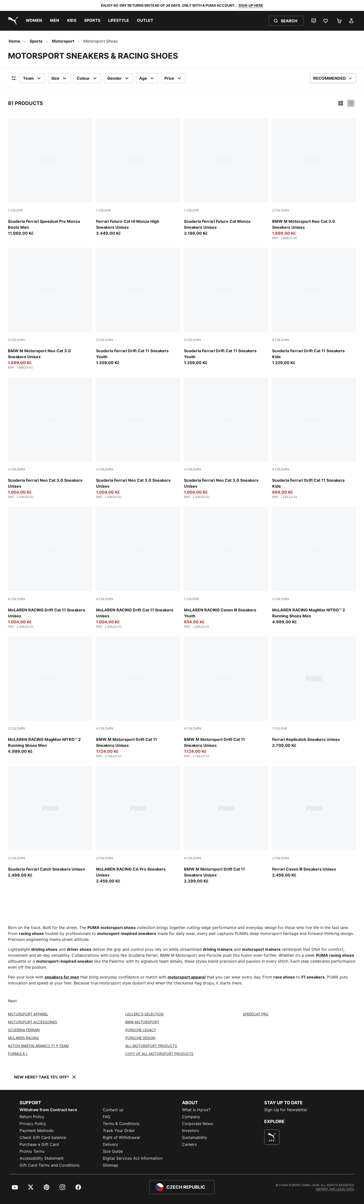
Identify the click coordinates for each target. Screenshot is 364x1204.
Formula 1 (17, 1054)
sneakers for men (62, 977)
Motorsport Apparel (28, 1014)
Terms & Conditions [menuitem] (121, 1123)
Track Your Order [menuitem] (119, 1130)
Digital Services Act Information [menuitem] (132, 1158)
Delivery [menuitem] (110, 1144)
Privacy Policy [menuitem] (33, 1123)
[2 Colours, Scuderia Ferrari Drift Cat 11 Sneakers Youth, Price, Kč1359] (138, 307)
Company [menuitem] (191, 1116)
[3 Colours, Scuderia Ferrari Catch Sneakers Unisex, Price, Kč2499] (50, 822)
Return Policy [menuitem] (32, 1116)
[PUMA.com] (12, 21)
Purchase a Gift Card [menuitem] (39, 1144)
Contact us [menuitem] (113, 1109)
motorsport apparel (187, 977)
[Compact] (341, 103)
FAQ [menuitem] (106, 1116)
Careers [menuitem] (189, 1144)
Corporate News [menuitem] (197, 1123)
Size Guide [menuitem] (113, 1151)
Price (169, 78)
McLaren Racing (23, 1038)
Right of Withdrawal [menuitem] (121, 1137)
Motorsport (63, 41)
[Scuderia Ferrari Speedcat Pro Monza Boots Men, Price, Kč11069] (50, 177)
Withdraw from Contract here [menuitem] (48, 1109)
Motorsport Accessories (32, 1022)
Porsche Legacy (140, 1030)
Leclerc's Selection (144, 1014)
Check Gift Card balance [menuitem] (43, 1137)
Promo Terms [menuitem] (32, 1151)
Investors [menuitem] (190, 1130)
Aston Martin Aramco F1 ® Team (38, 1046)
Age (143, 78)
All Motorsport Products (151, 1046)
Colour (83, 78)
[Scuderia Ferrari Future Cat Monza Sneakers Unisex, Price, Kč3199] (226, 177)
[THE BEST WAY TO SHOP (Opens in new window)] (272, 1137)
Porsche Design (140, 1038)
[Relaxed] (351, 103)
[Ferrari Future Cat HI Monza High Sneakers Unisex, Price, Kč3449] (138, 177)
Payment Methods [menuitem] (36, 1130)
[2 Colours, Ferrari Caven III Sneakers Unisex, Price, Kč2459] (314, 822)
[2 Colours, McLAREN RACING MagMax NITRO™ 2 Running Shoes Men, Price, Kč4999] (314, 566)
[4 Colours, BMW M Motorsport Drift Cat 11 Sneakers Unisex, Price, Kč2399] (226, 825)
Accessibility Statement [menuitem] (42, 1158)
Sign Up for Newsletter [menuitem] (285, 1109)
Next (12, 1000)
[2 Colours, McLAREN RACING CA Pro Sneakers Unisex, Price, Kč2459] (138, 825)
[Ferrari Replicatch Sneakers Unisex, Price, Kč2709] (314, 693)
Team (28, 78)
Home (14, 41)
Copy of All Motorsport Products (159, 1054)
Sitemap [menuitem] (110, 1165)
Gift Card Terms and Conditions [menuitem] (49, 1165)
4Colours (280, 340)
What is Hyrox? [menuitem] (196, 1109)
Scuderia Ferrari (24, 1030)
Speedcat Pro (255, 1014)
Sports (36, 41)
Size (55, 78)
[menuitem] (34, 21)
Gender (114, 78)
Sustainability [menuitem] (194, 1137)
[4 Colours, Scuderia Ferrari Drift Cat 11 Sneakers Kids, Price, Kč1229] (314, 307)
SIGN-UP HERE (250, 5)
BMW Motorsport (142, 1022)
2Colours (280, 210)
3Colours (16, 469)
